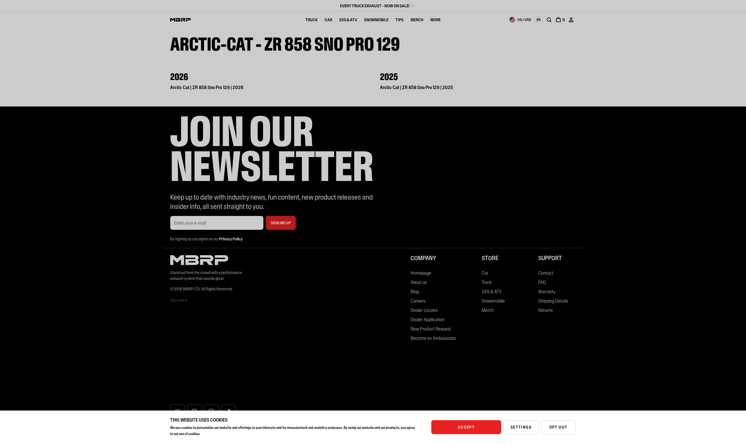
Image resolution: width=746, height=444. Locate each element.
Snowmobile (376, 19)
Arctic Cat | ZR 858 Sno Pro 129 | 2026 (206, 87)
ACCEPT (466, 427)
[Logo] (180, 20)
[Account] (571, 19)
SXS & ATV (348, 19)
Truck (311, 19)
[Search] (549, 19)
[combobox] (520, 19)
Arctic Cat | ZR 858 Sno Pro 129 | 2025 (416, 87)
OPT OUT (558, 427)
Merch (417, 19)
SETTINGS (521, 427)
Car (328, 19)
